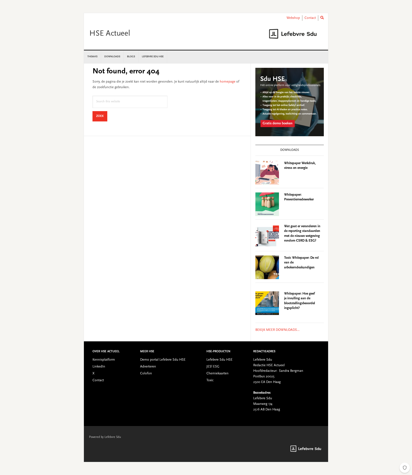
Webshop (293, 18)
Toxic (210, 380)
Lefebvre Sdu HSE (219, 360)
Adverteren (148, 366)
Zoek (101, 116)
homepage (227, 81)
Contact (310, 18)
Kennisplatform (103, 360)
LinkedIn (98, 366)
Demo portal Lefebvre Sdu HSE (163, 360)
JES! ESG (212, 366)
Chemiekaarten (217, 373)
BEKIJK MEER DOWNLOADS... (277, 330)
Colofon (146, 373)
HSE (120, 33)
